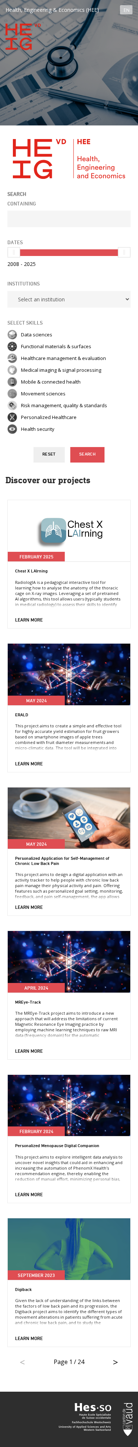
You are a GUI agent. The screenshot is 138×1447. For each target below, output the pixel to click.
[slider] (14, 252)
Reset (49, 454)
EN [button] (127, 10)
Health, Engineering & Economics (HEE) (52, 9)
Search (87, 454)
